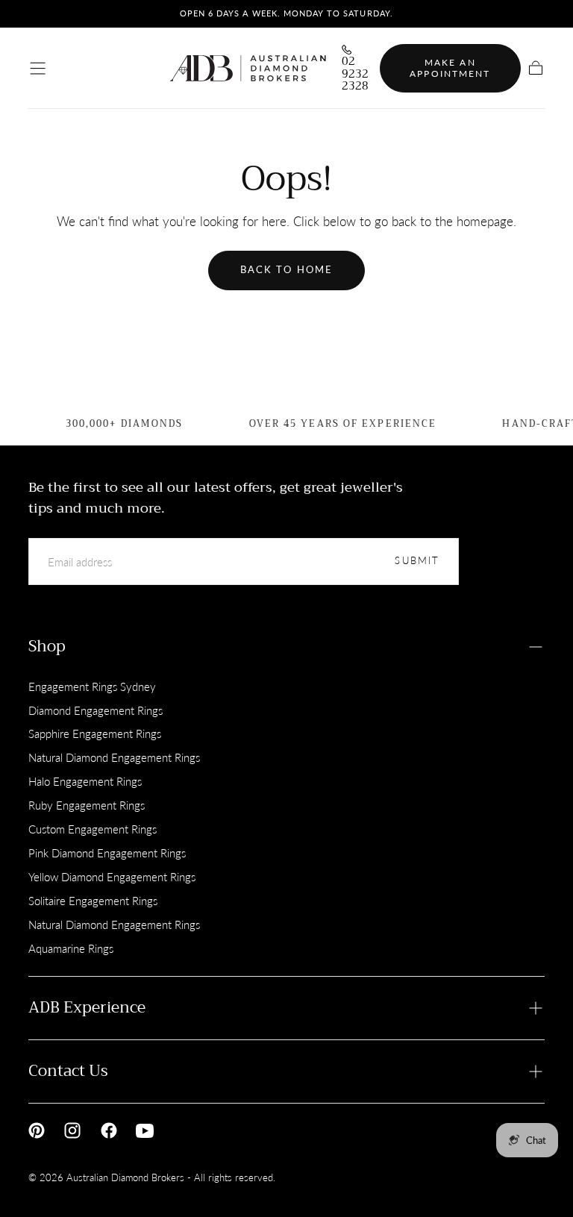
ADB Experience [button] (86, 1007)
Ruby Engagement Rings (86, 805)
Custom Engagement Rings (92, 829)
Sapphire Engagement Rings (94, 733)
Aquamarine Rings (70, 948)
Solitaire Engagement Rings (92, 900)
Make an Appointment (450, 68)
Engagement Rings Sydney (92, 686)
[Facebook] (109, 1130)
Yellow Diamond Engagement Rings (111, 876)
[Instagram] (72, 1130)
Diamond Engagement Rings (95, 710)
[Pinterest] (36, 1130)
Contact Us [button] (68, 1070)
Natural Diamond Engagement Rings (114, 757)
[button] (37, 68)
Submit (417, 560)
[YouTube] (144, 1130)
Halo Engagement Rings (85, 781)
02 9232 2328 (355, 73)
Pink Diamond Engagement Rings (107, 853)
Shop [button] (47, 646)
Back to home (286, 269)
